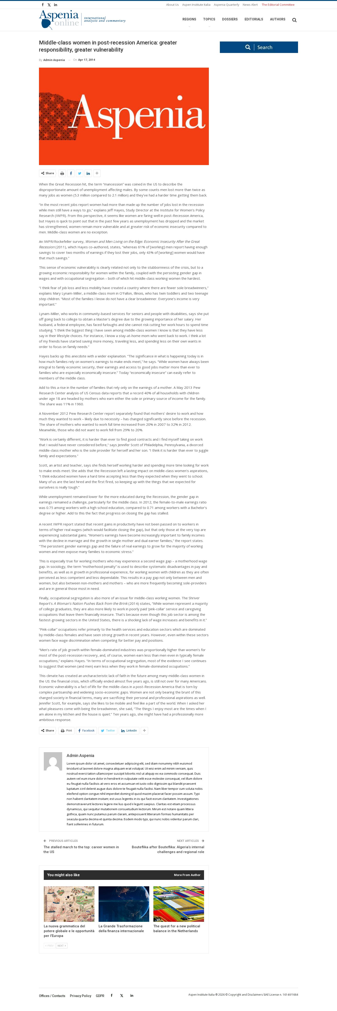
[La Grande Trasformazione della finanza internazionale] (124, 904)
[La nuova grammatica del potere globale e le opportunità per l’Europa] (69, 904)
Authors (277, 19)
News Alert (250, 5)
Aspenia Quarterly (226, 5)
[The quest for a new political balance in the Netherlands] (178, 904)
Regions (189, 19)
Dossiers (230, 19)
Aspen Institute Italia (196, 5)
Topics (209, 19)
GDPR (100, 996)
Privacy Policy (80, 996)
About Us (172, 5)
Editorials (254, 19)
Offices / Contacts (52, 996)
